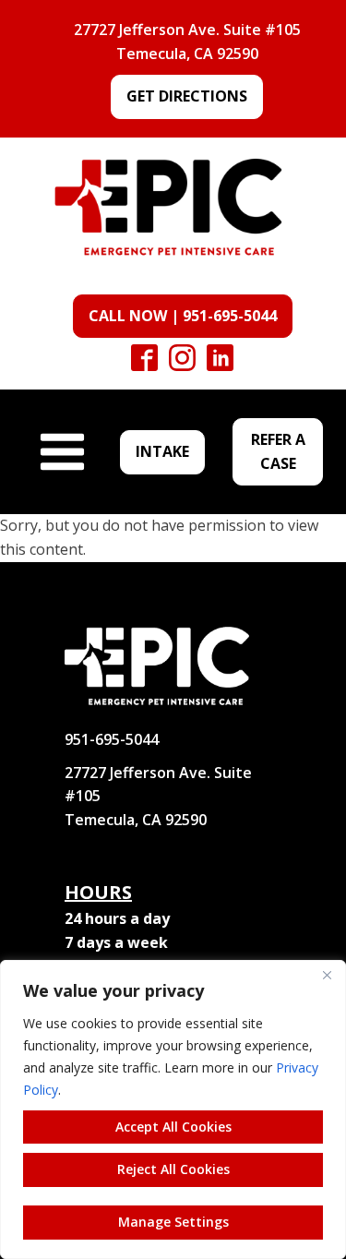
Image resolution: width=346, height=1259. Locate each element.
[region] (173, 1109)
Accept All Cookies (173, 1126)
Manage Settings (173, 1221)
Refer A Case (278, 451)
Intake (162, 451)
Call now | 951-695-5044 (183, 316)
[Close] (327, 976)
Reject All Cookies (173, 1169)
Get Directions (186, 96)
